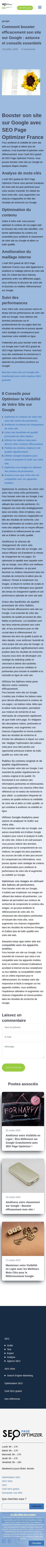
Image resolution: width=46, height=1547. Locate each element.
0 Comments (28, 49)
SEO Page (10, 158)
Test (9, 1349)
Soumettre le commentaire (13, 1067)
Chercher (37, 1506)
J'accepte (36, 1543)
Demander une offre (12, 1493)
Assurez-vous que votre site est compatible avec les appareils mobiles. (21, 479)
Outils (10, 1345)
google (5, 21)
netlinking (19, 659)
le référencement (23, 632)
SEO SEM (9, 1369)
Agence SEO (13, 1361)
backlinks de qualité (12, 617)
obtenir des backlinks (25, 663)
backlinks (20, 601)
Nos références (12, 1399)
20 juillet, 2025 (10, 49)
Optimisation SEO (13, 1383)
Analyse (11, 1357)
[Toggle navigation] (40, 7)
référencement (9, 154)
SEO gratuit (35, 154)
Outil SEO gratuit (25, 8)
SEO (7, 130)
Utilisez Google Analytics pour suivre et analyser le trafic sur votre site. (23, 459)
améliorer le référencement (17, 531)
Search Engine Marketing (20, 1375)
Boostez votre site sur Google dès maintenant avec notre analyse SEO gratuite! (21, 376)
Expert (10, 1353)
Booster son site (22, 115)
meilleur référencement (29, 286)
